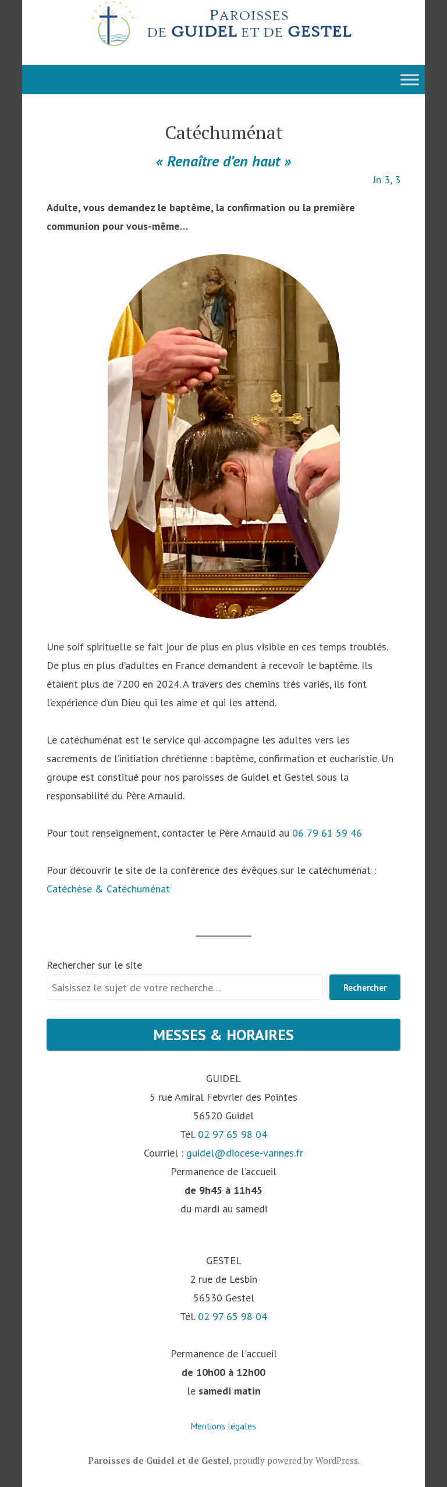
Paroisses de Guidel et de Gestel (158, 1460)
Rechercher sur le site (94, 965)
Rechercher (364, 987)
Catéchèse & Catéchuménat (108, 888)
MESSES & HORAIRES (223, 1034)
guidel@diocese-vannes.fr (244, 1152)
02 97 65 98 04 (232, 1134)
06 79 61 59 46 (327, 832)
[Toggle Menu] (409, 79)
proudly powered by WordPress (295, 1460)
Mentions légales (223, 1426)
